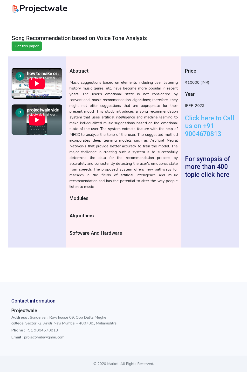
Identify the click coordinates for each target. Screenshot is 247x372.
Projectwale (43, 8)
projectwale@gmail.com (44, 337)
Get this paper (27, 46)
